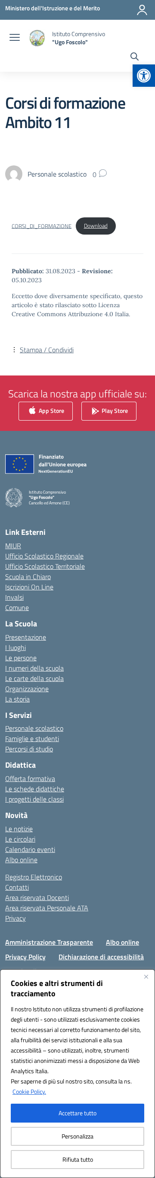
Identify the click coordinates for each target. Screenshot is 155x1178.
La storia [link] (17, 699)
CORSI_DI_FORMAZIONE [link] (41, 225)
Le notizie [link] (19, 829)
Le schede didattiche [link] (34, 789)
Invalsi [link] (14, 597)
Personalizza (77, 1136)
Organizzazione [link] (27, 689)
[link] (144, 75)
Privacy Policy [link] (25, 957)
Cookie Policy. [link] (29, 1091)
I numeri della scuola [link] (34, 668)
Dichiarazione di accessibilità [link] (101, 957)
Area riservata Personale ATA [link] (46, 908)
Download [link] (96, 225)
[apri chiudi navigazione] (14, 38)
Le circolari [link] (20, 839)
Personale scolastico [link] (34, 728)
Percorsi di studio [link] (29, 749)
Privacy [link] (15, 918)
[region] (77, 1073)
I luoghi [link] (15, 647)
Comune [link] (17, 607)
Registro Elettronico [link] (33, 877)
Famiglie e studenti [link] (32, 738)
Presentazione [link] (25, 637)
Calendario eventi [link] (30, 849)
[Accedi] (142, 9)
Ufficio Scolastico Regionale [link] (44, 556)
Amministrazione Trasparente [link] (49, 942)
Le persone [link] (21, 658)
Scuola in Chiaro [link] (28, 576)
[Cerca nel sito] (134, 57)
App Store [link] (50, 410)
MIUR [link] (13, 545)
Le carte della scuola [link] (34, 678)
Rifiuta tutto (77, 1159)
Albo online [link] (21, 860)
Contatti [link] (17, 887)
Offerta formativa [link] (30, 778)
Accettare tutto (77, 1112)
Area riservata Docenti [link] (37, 897)
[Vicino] (146, 976)
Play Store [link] (114, 410)
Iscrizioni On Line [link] (29, 587)
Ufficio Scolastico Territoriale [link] (45, 566)
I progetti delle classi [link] (34, 799)
